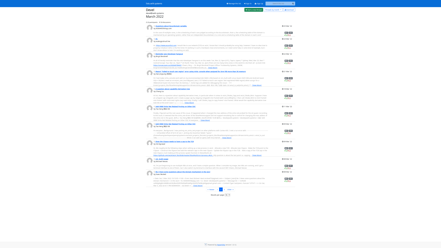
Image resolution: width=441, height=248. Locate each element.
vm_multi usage (161, 159)
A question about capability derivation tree (172, 89)
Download (290, 10)
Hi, (156, 39)
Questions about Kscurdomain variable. (171, 26)
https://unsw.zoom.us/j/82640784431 (167, 65)
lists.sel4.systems (154, 3)
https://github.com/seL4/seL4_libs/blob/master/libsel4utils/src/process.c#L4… (183, 155)
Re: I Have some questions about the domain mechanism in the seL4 (182, 172)
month (272, 10)
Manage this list (234, 3)
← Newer (210, 189)
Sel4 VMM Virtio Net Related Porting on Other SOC (175, 106)
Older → (230, 189)
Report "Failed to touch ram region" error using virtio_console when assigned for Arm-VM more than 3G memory (200, 71)
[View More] (212, 68)
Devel (150, 10)
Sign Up (260, 3)
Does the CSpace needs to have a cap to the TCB (174, 141)
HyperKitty (221, 245)
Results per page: (217, 195)
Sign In (249, 3)
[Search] (293, 4)
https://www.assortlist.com (166, 45)
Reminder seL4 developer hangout (169, 54)
